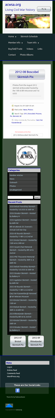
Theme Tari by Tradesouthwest (16, 397)
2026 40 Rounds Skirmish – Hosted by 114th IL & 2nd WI (21, 235)
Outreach (13, 183)
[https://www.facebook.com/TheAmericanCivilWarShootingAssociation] (17, 390)
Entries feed (12, 370)
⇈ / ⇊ (44, 9)
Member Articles (16, 175)
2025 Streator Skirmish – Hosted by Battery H (23, 274)
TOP (8, 404)
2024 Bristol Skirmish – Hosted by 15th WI (23, 301)
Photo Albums (26, 55)
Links (40, 49)
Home (11, 36)
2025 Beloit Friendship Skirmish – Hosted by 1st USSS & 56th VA (23, 268)
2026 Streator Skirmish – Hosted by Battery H (23, 214)
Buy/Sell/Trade (15, 49)
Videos (30, 49)
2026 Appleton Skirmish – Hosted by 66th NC (23, 221)
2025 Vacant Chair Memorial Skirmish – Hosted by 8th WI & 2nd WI (22, 250)
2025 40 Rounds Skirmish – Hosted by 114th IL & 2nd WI (21, 288)
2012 (26, 113)
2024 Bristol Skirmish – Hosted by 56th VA (23, 321)
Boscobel (31, 113)
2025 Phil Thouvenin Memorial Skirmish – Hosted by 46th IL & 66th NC (22, 260)
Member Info (14, 42)
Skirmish (16, 116)
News (25, 110)
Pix (11, 116)
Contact (12, 55)
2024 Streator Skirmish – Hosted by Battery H (23, 328)
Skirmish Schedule (29, 36)
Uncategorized (16, 190)
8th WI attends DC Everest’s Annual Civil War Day (21, 228)
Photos (30, 110)
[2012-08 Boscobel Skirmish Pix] (27, 155)
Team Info (32, 42)
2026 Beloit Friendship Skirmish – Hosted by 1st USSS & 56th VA (23, 208)
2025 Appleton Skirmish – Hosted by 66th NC (23, 281)
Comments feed (13, 373)
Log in (9, 367)
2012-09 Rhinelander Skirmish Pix (36, 341)
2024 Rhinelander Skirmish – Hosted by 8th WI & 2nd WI (21, 315)
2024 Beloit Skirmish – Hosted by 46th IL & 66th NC (23, 308)
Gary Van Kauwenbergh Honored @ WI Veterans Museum (23, 295)
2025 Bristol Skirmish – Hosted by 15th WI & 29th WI (23, 241)
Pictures (38, 113)
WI (20, 116)
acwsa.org (13, 4)
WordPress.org (13, 376)
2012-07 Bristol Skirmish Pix (18, 341)
